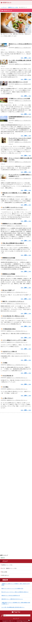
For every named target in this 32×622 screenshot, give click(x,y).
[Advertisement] (16, 482)
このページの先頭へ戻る (16, 612)
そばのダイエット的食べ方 (10, 351)
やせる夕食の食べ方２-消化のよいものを (13, 316)
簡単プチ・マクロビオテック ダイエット (13, 301)
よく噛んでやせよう (8, 398)
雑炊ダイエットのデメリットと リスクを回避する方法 (12, 588)
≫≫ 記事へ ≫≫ (26, 57)
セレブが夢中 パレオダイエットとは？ (13, 207)
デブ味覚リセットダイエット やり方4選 (19, 98)
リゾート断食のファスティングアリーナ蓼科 (14, 340)
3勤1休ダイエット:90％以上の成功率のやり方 (10, 595)
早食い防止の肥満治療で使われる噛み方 (13, 243)
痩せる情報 (4, 572)
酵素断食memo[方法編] (9, 257)
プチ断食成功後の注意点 (9, 329)
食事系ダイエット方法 (13, 7)
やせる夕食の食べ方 (8, 375)
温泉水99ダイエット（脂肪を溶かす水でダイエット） (12, 599)
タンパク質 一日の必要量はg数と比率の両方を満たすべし (13, 607)
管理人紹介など (5, 575)
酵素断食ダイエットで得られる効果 (12, 223)
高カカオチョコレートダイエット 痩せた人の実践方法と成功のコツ (15, 591)
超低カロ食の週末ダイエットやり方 (18, 82)
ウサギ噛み (5, 387)
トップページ (4, 7)
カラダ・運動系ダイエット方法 (9, 568)
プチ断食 (5, 362)
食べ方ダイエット (6, 2)
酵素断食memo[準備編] (9, 274)
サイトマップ (16, 618)
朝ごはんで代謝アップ (8, 290)
